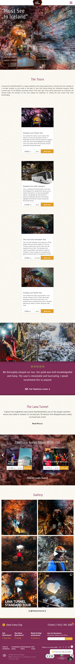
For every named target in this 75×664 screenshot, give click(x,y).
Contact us (36, 638)
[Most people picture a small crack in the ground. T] (19, 517)
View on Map (50, 349)
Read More (36, 423)
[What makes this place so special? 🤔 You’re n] (56, 589)
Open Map (7, 638)
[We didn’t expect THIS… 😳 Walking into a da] (56, 553)
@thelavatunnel (38, 611)
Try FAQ (18, 638)
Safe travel (33, 648)
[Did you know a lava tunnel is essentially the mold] (56, 517)
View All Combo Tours (36, 478)
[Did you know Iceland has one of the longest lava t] (19, 553)
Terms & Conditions (6, 648)
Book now (37, 49)
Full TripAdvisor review (38, 389)
